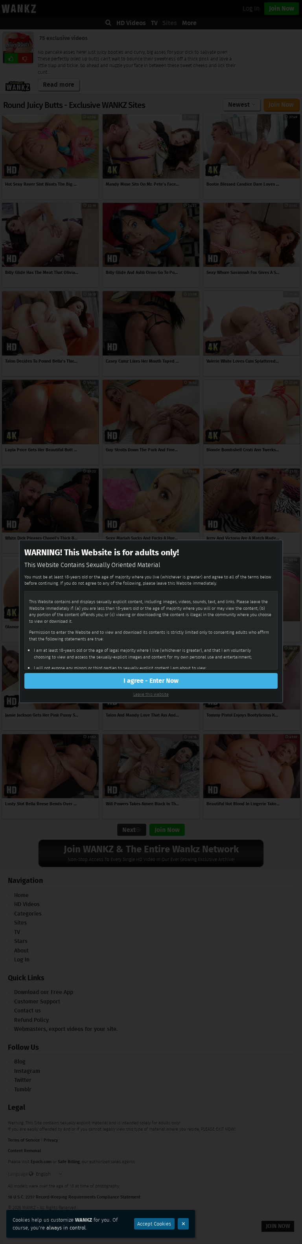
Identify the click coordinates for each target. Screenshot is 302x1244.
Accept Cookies (154, 1224)
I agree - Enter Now (151, 680)
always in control (66, 1227)
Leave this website (151, 694)
